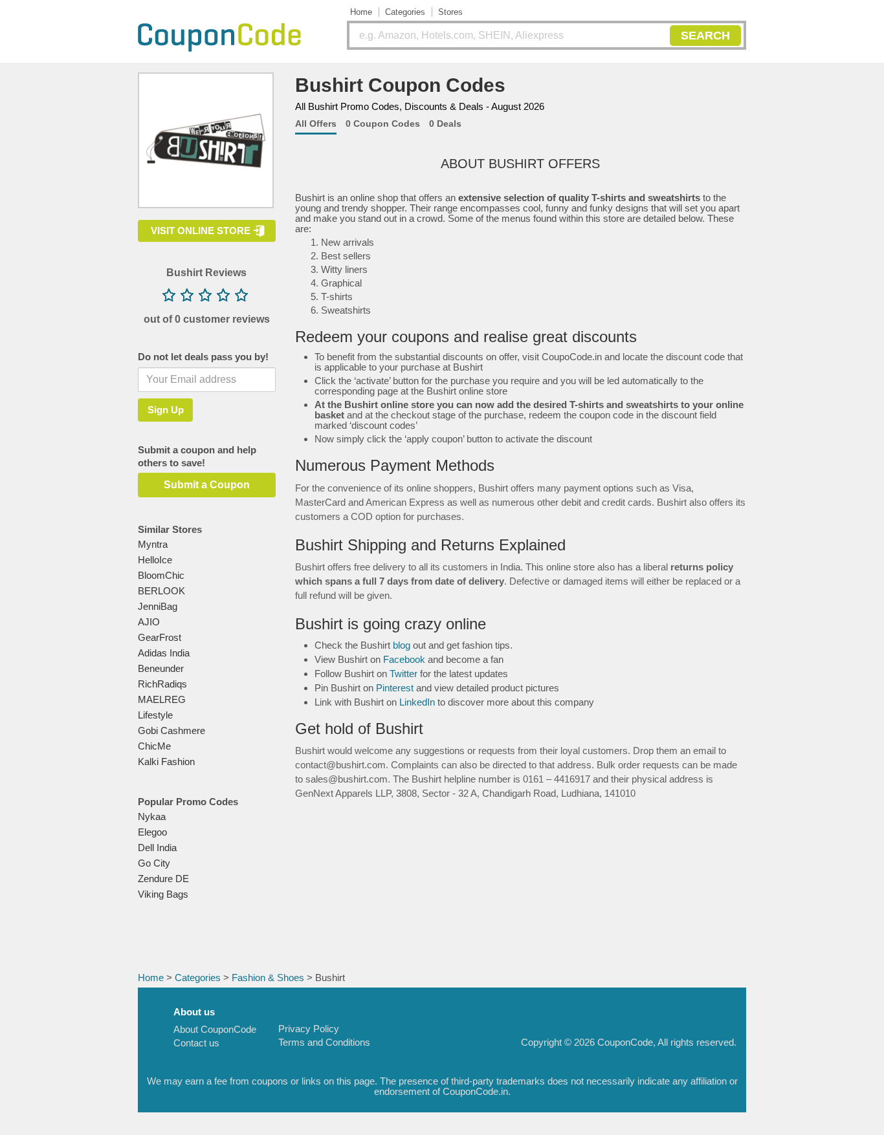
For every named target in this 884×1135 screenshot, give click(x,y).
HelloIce (155, 559)
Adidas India (164, 652)
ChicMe (154, 745)
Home (361, 12)
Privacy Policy (308, 1028)
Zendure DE (163, 878)
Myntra (153, 544)
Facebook (404, 659)
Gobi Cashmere (171, 730)
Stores (450, 12)
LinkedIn (417, 702)
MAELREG (162, 699)
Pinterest (395, 687)
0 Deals (445, 123)
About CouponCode (214, 1029)
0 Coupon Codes (383, 123)
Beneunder (161, 668)
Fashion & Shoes (268, 977)
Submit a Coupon (207, 484)
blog (401, 645)
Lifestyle (155, 714)
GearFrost (159, 637)
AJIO (149, 621)
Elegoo (152, 832)
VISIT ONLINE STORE (200, 230)
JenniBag (157, 606)
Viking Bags (163, 894)
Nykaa (152, 816)
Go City (154, 863)
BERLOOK (161, 590)
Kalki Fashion (166, 761)
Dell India (157, 847)
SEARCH (705, 35)
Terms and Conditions (324, 1042)
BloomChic (161, 575)
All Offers (316, 123)
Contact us (196, 1042)
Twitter (403, 673)
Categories (405, 12)
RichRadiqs (162, 683)
